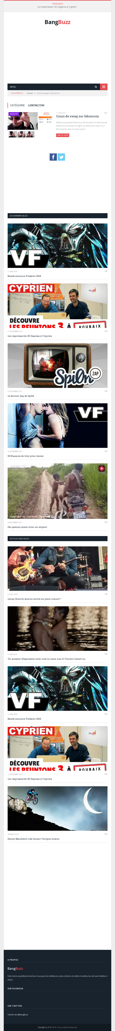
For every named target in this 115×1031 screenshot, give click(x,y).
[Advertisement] (61, 58)
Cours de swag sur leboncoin (77, 116)
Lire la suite (62, 135)
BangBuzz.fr (43, 1027)
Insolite (14, 114)
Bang (57, 22)
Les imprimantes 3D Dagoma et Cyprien (56, 7)
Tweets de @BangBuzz (17, 1014)
